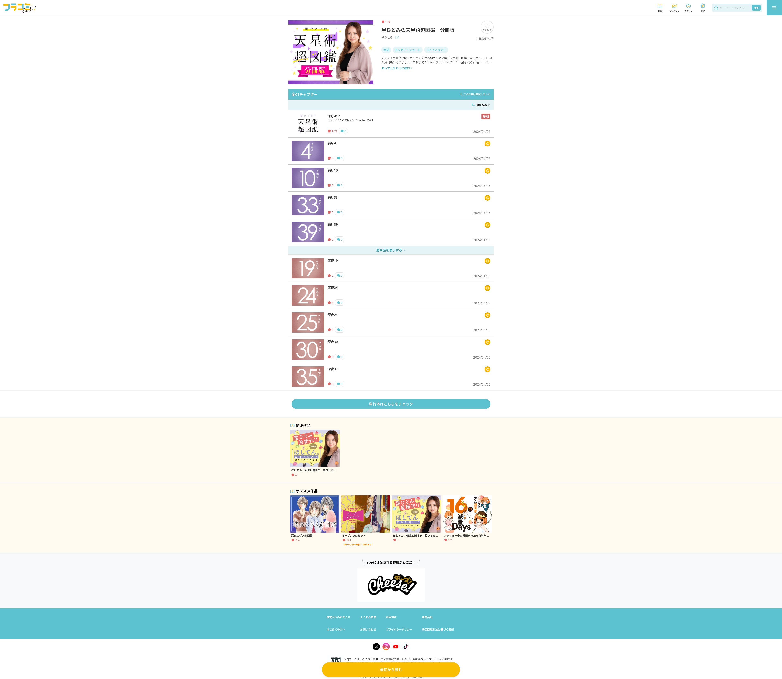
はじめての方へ (336, 629)
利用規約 (391, 617)
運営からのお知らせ (338, 617)
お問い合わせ (368, 629)
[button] (660, 8)
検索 (756, 7)
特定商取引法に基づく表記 (438, 629)
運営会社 (427, 617)
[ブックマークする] (487, 27)
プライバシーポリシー (399, 629)
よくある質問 (368, 617)
